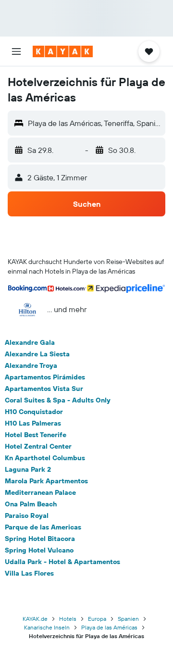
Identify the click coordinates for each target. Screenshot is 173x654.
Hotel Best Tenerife (35, 434)
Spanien (128, 618)
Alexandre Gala (30, 342)
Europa (97, 618)
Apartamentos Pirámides (45, 377)
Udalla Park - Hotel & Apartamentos (62, 561)
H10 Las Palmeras (33, 423)
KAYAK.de (35, 618)
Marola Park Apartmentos (46, 481)
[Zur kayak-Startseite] (63, 51)
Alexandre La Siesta (37, 354)
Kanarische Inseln (47, 627)
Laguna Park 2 (28, 469)
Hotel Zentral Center (38, 446)
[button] (16, 51)
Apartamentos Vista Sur (44, 388)
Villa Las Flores (29, 573)
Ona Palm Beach (31, 504)
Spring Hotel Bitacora (40, 538)
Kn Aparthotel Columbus (45, 457)
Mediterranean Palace (40, 492)
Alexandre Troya (31, 365)
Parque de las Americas (43, 527)
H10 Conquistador (34, 411)
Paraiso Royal (27, 515)
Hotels (67, 618)
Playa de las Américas (109, 627)
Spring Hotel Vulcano (39, 550)
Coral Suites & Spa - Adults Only (58, 400)
